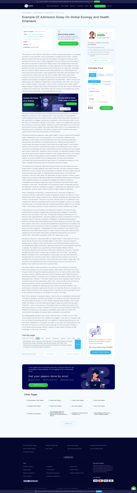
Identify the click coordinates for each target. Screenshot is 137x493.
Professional (107, 84)
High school (94, 81)
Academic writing (92, 75)
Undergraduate (107, 81)
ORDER (97, 1)
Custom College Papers (96, 448)
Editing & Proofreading (101, 75)
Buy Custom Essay (73, 445)
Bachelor (94, 84)
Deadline (90, 95)
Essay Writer (49, 448)
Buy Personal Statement (74, 448)
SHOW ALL (67, 457)
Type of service (93, 71)
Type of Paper (91, 88)
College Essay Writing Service (98, 445)
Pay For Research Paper (30, 445)
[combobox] (100, 91)
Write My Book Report (29, 448)
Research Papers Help (52, 445)
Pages (103, 95)
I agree (99, 491)
